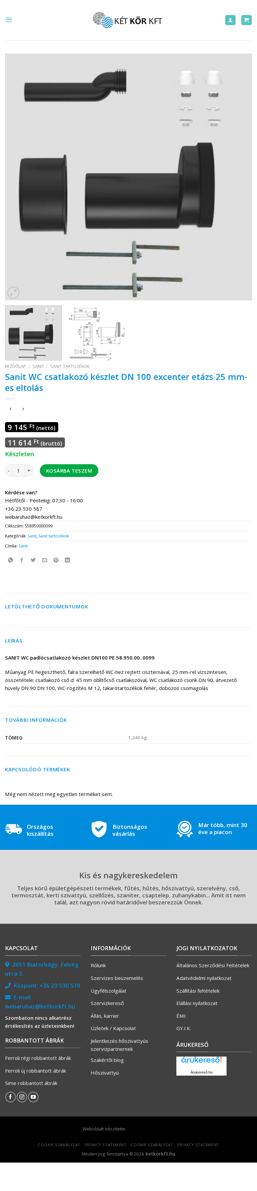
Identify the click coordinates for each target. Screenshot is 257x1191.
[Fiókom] (230, 20)
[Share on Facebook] (22, 560)
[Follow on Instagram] (22, 1097)
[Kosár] (246, 20)
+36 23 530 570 (59, 985)
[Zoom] (13, 293)
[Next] (239, 177)
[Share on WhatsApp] (10, 560)
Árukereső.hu (201, 1072)
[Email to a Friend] (44, 560)
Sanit (38, 366)
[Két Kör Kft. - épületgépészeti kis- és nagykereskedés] (128, 20)
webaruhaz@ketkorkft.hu (40, 1006)
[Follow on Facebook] (10, 1097)
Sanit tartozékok (69, 366)
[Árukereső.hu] (201, 1062)
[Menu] (9, 20)
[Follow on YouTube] (33, 1097)
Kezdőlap (15, 366)
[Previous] (18, 177)
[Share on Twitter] (33, 560)
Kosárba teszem (69, 470)
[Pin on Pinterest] (56, 560)
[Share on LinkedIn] (67, 560)
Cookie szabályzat (59, 1144)
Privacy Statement (105, 1144)
